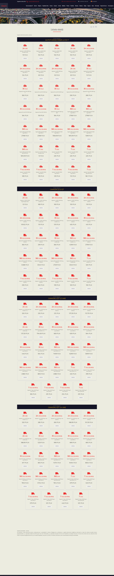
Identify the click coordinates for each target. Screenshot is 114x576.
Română (94, 1)
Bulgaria (39, 5)
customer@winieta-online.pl (69, 1)
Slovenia (81, 5)
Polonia (67, 5)
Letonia (59, 5)
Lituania (55, 5)
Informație (97, 5)
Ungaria (89, 5)
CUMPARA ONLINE (83, 1)
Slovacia (76, 5)
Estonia (51, 5)
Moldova (63, 5)
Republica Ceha (46, 5)
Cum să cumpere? (29, 5)
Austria (35, 5)
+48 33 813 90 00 (33, 1)
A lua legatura (110, 5)
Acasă (18, 24)
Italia (93, 5)
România (72, 5)
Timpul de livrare (103, 5)
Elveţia (85, 5)
